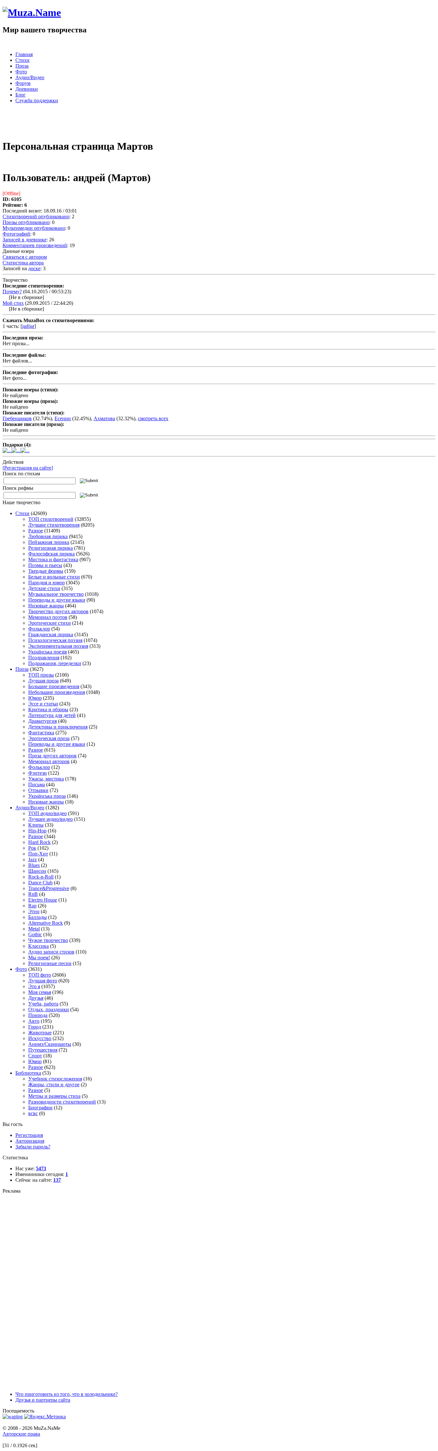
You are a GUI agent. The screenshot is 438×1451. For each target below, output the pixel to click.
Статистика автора (23, 262)
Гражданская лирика (50, 634)
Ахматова (104, 418)
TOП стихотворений (50, 519)
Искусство (39, 1038)
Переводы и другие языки (56, 600)
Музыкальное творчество (56, 594)
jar (31, 326)
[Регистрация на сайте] (28, 468)
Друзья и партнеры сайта (42, 1400)
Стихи (22, 513)
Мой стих (13, 303)
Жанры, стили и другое (54, 1084)
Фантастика (41, 732)
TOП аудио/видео (47, 813)
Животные (40, 1032)
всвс (33, 1113)
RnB (33, 894)
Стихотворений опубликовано (36, 216)
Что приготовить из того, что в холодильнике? (66, 1394)
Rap (32, 905)
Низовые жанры (46, 605)
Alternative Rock (45, 923)
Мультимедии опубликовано (34, 228)
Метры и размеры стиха (54, 1096)
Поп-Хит (38, 853)
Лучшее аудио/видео (50, 819)
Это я (34, 986)
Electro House (42, 900)
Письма (36, 784)
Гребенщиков (17, 418)
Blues (34, 865)
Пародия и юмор (46, 582)
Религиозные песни (50, 963)
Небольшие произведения (56, 692)
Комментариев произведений (35, 245)
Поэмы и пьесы (45, 565)
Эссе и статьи (43, 703)
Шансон (37, 871)
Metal (34, 928)
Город (34, 1027)
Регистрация (29, 1135)
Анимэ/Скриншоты (49, 1044)
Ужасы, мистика (46, 778)
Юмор (35, 698)
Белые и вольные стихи (54, 577)
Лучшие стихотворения (54, 525)
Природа (37, 1015)
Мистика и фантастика (53, 559)
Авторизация (29, 1141)
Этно (33, 911)
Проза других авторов (52, 755)
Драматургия (42, 721)
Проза (22, 669)
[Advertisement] (78, 124)
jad (25, 326)
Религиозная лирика (50, 548)
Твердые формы (45, 571)
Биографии (40, 1107)
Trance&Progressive (48, 888)
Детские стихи (44, 588)
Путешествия (42, 1050)
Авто (33, 1021)
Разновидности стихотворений (62, 1102)
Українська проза (47, 796)
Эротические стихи (49, 623)
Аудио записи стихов (51, 952)
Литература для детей (52, 715)
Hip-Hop (37, 830)
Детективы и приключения (58, 727)
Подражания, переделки (54, 663)
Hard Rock (39, 842)
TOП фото (39, 975)
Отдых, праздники (48, 1009)
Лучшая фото (42, 980)
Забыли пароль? (32, 1146)
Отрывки (38, 790)
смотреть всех (153, 418)
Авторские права (21, 1434)
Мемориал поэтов (47, 617)
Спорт (35, 1055)
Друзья (35, 998)
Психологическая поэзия (55, 640)
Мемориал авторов (49, 761)
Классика (38, 946)
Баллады (37, 917)
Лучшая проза (43, 680)
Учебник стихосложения (55, 1078)
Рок (32, 848)
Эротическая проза (49, 738)
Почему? (12, 291)
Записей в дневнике (24, 239)
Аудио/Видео (29, 807)
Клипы (36, 825)
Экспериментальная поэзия (58, 646)
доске (34, 268)
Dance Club (40, 882)
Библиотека (28, 1073)
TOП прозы (41, 675)
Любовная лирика (48, 536)
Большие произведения (53, 686)
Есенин (63, 418)
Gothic (35, 934)
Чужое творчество (48, 940)
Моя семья (39, 992)
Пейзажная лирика (48, 542)
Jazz (32, 859)
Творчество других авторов (58, 611)
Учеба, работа (43, 1003)
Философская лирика (51, 553)
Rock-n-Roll (41, 877)
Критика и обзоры (48, 709)
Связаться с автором (25, 257)
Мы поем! (39, 957)
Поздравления (43, 657)
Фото (21, 969)
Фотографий (16, 234)
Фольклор (39, 628)
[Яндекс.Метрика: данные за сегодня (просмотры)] (45, 1417)
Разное (35, 530)
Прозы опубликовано (26, 222)
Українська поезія (47, 652)
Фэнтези (37, 773)
